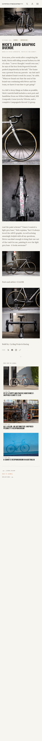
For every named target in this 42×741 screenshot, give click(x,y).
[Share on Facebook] (12, 350)
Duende (15, 40)
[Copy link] (20, 350)
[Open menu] (37, 4)
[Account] (32, 4)
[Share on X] (8, 350)
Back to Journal (7, 474)
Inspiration (24, 40)
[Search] (27, 4)
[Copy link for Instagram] (16, 350)
